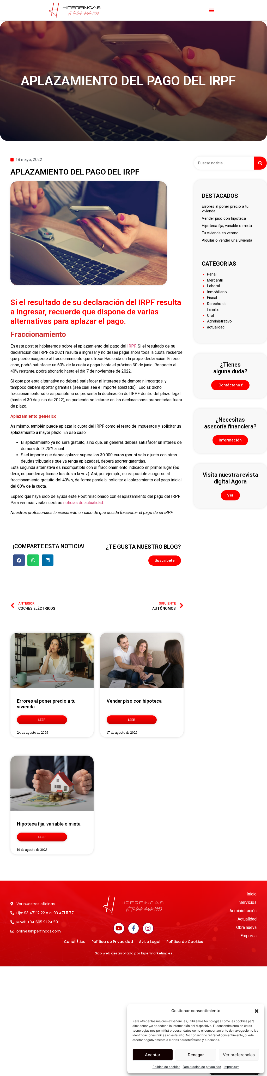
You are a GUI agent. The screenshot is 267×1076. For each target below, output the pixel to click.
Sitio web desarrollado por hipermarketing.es (133, 953)
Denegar (196, 1054)
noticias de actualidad (83, 502)
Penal (211, 274)
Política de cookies (166, 1067)
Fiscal (212, 297)
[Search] (260, 163)
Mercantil (215, 280)
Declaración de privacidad (202, 1067)
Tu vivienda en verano (220, 233)
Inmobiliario (217, 292)
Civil (210, 315)
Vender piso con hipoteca (134, 701)
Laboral (213, 286)
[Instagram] (148, 928)
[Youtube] (119, 928)
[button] (256, 1010)
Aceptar (152, 1054)
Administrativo (219, 321)
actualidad (215, 327)
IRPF (131, 346)
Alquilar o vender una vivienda (227, 240)
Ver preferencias (239, 1054)
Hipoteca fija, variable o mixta (49, 824)
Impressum (231, 1067)
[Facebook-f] (133, 928)
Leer (42, 720)
